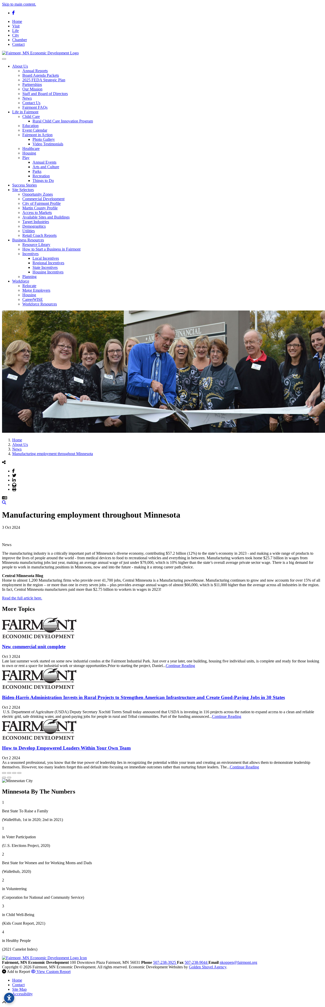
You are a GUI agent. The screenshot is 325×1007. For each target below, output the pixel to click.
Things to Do (43, 180)
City (15, 35)
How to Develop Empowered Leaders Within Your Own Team (66, 748)
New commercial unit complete (34, 646)
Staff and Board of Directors (45, 93)
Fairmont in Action (37, 135)
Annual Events (44, 162)
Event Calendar (34, 130)
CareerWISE (32, 299)
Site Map (19, 989)
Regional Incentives (48, 263)
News (27, 98)
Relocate (29, 286)
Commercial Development (43, 199)
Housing (29, 153)
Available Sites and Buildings (46, 217)
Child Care (31, 116)
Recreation (41, 176)
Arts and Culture (45, 167)
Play (25, 158)
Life (15, 30)
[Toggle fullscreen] (14, 773)
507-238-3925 (165, 962)
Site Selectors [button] (23, 190)
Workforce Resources (39, 304)
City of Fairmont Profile (41, 203)
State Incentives (45, 267)
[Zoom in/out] (19, 773)
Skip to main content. (19, 4)
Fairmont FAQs (34, 107)
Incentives (30, 254)
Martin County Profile (40, 208)
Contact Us (31, 103)
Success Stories (24, 185)
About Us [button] (20, 66)
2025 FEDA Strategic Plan (43, 80)
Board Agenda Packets (40, 75)
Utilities (28, 231)
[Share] (9, 773)
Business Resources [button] (28, 240)
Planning (29, 276)
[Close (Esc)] (4, 773)
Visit (16, 26)
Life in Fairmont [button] (25, 112)
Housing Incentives (47, 272)
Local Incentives (45, 258)
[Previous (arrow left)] (4, 777)
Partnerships (32, 84)
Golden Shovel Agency (207, 967)
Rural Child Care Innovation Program (62, 121)
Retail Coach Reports (39, 235)
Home (17, 21)
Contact (18, 44)
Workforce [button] (20, 281)
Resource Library (36, 244)
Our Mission (32, 89)
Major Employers (36, 290)
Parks (36, 171)
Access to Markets (37, 212)
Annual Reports (35, 71)
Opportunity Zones (37, 194)
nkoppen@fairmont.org (238, 962)
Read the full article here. (22, 598)
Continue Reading (180, 665)
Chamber (19, 40)
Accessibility (22, 994)
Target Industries (35, 222)
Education (30, 125)
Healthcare (31, 148)
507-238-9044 (196, 962)
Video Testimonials (47, 144)
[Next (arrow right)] (9, 777)
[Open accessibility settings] (9, 998)
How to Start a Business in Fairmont (51, 249)
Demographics (34, 226)
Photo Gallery (43, 139)
